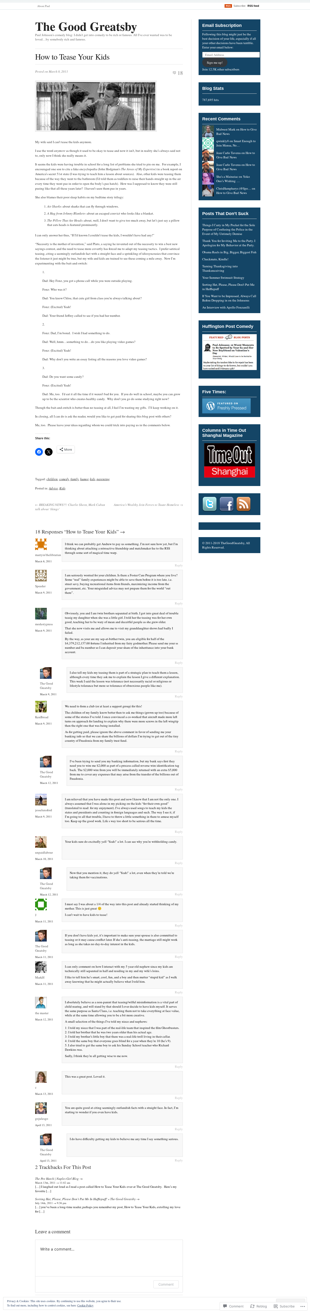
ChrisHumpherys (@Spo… (233, 188)
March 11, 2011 (44, 921)
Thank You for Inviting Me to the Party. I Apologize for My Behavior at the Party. (228, 243)
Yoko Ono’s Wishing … (233, 178)
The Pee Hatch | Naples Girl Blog (57, 1178)
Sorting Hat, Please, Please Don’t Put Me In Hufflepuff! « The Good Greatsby (85, 1199)
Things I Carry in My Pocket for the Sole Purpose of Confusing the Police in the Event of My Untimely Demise (228, 229)
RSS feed (253, 5)
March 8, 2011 (43, 561)
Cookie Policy (85, 1305)
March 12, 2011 (49, 783)
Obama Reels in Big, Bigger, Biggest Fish (229, 252)
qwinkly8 (222, 141)
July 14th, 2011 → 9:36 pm (50, 1203)
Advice (53, 488)
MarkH (39, 977)
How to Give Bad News (235, 155)
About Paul (43, 6)
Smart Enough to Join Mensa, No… (236, 143)
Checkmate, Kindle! (215, 259)
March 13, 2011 (44, 1094)
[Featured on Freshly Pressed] (226, 412)
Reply (179, 565)
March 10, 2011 (44, 859)
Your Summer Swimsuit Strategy (223, 277)
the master (41, 1013)
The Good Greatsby (86, 26)
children (52, 479)
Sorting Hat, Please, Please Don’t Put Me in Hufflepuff (228, 286)
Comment (166, 1284)
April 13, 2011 (43, 1125)
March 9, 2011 (43, 592)
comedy (64, 479)
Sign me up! (215, 62)
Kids (62, 488)
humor (84, 479)
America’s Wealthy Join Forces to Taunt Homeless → (148, 504)
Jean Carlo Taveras (228, 153)
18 (180, 72)
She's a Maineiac (227, 176)
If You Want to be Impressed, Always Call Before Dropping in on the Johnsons (229, 298)
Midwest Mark (225, 129)
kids (92, 479)
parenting (103, 479)
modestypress (44, 624)
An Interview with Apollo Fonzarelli (226, 307)
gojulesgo (41, 1118)
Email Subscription (222, 25)
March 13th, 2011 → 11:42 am (52, 1182)
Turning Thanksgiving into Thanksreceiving (220, 268)
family (74, 479)
